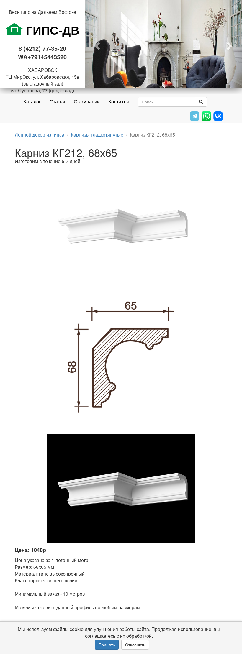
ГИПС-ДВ (51, 30)
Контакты (119, 101)
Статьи (57, 101)
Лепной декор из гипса (39, 134)
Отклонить (135, 645)
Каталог (32, 101)
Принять (107, 645)
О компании (87, 101)
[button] (96, 44)
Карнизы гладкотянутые (97, 134)
